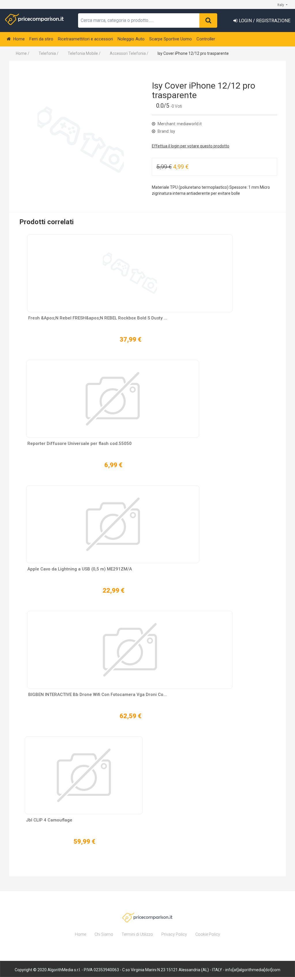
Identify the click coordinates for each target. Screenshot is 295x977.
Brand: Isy (166, 131)
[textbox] (139, 20)
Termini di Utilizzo (137, 934)
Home (18, 39)
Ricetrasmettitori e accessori (85, 39)
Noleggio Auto (131, 39)
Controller (205, 39)
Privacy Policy (174, 934)
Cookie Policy (207, 934)
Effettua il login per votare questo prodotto (190, 146)
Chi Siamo (103, 934)
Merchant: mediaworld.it (179, 123)
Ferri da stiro (41, 39)
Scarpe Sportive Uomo (170, 39)
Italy (281, 5)
